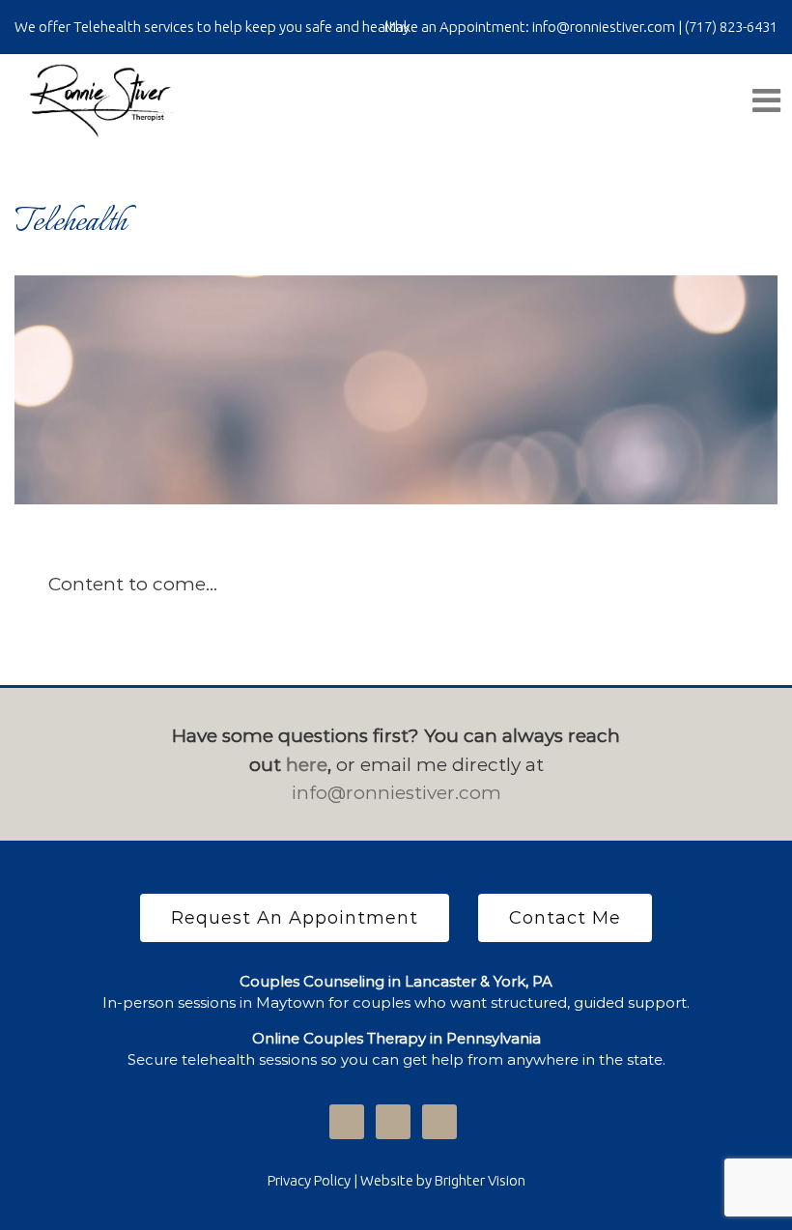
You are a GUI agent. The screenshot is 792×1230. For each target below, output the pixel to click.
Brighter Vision (480, 1180)
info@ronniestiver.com (396, 793)
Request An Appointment (294, 918)
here (306, 765)
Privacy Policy (309, 1180)
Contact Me (565, 918)
